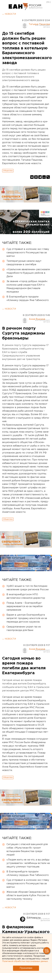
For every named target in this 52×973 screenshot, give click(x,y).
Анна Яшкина (37, 319)
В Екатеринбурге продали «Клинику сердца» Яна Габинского (27, 298)
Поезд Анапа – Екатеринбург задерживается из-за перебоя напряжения (24, 606)
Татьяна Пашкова (39, 24)
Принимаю (26, 968)
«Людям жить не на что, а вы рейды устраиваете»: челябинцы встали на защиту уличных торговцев (28, 863)
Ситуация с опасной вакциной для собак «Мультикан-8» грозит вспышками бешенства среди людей (27, 849)
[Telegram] (40, 177)
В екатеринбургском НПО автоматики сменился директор (25, 596)
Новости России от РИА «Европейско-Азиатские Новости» (18, 6)
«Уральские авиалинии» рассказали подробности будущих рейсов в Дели (28, 273)
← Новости (9, 14)
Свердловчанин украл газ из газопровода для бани (23, 628)
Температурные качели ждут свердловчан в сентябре (23, 263)
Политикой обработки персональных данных (25, 961)
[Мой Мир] (44, 177)
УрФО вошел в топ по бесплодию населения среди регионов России (27, 588)
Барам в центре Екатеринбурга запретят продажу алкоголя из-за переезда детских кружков (26, 618)
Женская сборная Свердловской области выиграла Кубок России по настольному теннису (27, 895)
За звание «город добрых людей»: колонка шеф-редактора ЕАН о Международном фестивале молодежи (27, 286)
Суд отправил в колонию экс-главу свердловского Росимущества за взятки (27, 252)
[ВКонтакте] (32, 177)
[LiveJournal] (48, 177)
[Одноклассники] (36, 177)
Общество (8, 170)
